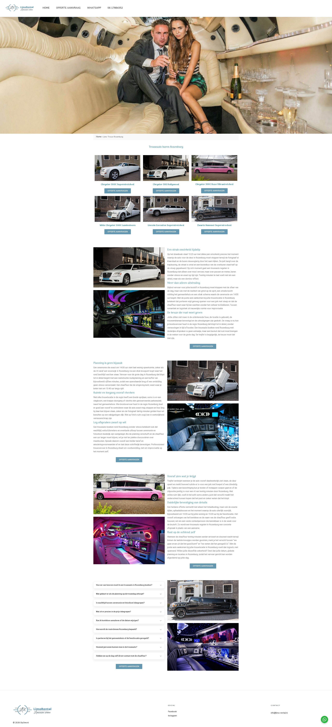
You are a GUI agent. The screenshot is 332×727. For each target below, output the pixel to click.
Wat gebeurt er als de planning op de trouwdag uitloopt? (120, 594)
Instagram (172, 715)
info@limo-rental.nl (279, 713)
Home (98, 136)
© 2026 (16, 722)
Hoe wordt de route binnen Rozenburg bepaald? (116, 629)
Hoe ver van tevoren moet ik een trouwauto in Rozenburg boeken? (124, 585)
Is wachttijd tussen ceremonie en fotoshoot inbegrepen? (120, 603)
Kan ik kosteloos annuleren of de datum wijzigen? (117, 620)
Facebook (172, 711)
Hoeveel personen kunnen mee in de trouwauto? (116, 647)
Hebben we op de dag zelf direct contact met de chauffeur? (121, 656)
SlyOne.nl (24, 722)
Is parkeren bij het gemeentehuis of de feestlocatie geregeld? (122, 638)
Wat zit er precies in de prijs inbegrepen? (113, 612)
